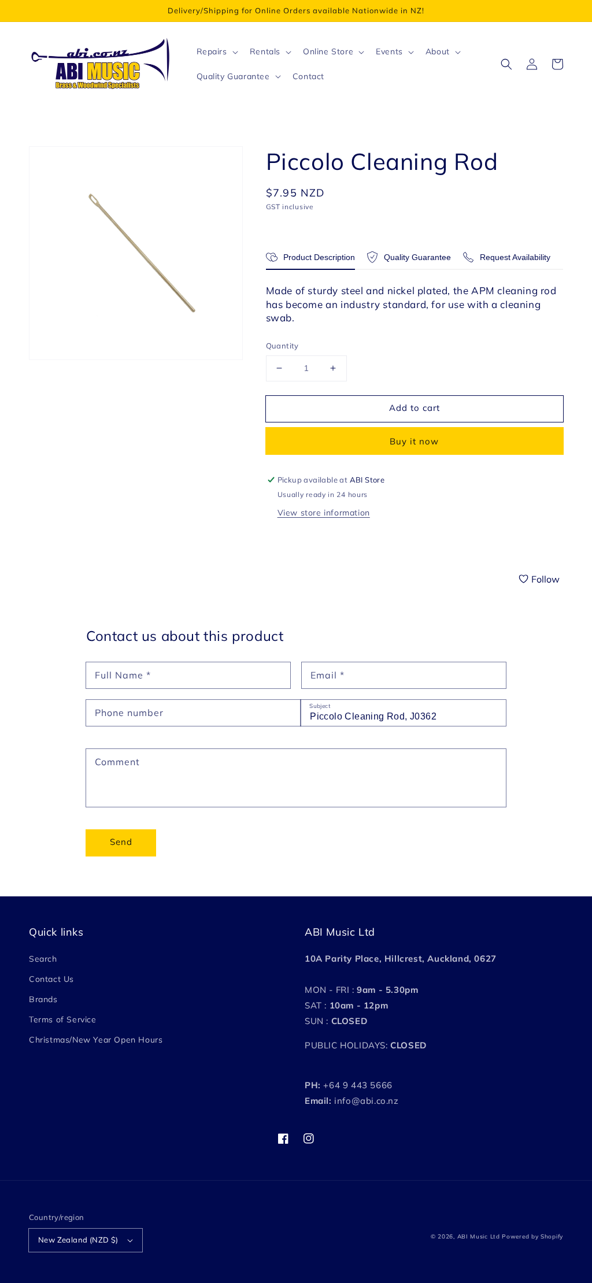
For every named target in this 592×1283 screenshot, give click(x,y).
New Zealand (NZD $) (78, 1239)
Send (121, 841)
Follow (545, 579)
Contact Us (51, 979)
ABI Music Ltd (478, 1236)
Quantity (282, 345)
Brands (43, 999)
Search (43, 959)
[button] (506, 64)
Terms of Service (63, 1019)
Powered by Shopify (532, 1236)
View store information (324, 512)
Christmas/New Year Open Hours (95, 1039)
